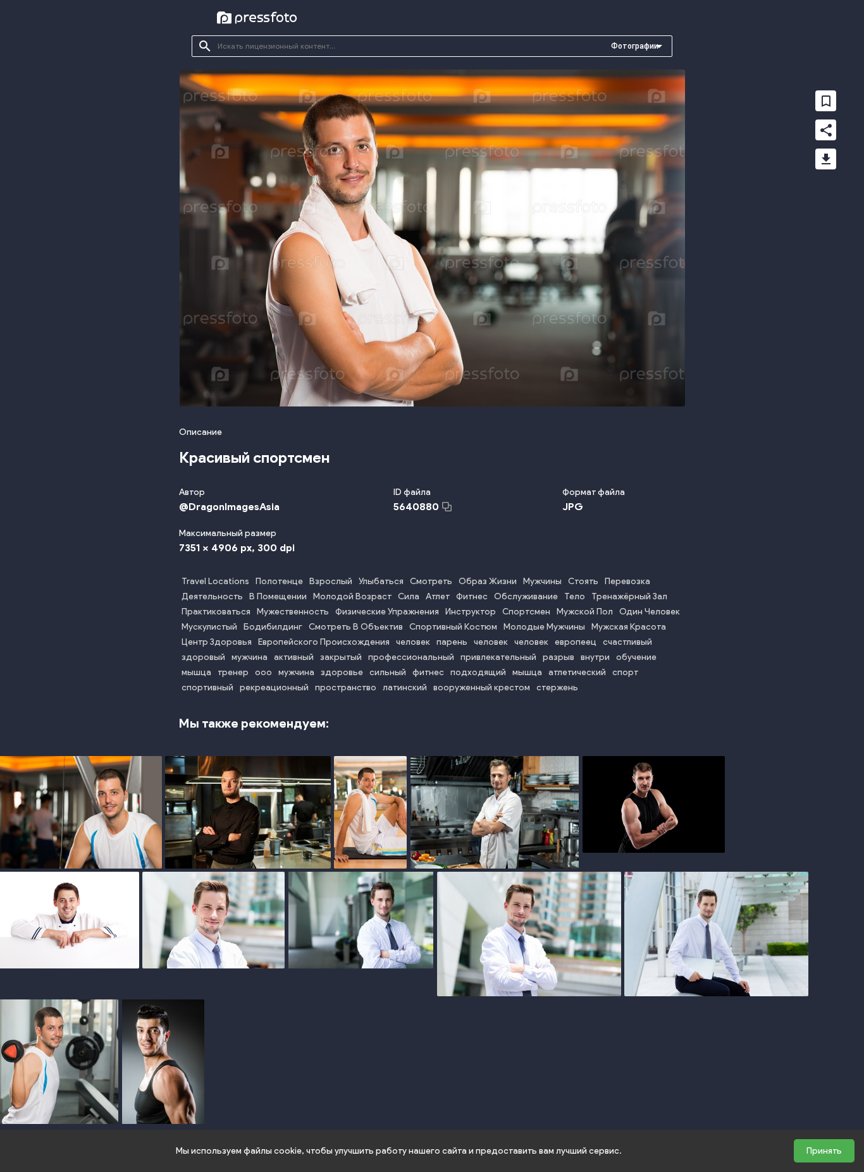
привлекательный (498, 657)
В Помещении (278, 596)
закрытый (341, 657)
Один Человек (649, 611)
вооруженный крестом (481, 687)
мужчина (249, 657)
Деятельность (212, 596)
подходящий (478, 672)
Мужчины (542, 581)
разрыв (558, 657)
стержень (557, 687)
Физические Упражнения (387, 611)
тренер (233, 672)
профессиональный (411, 657)
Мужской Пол (585, 611)
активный (294, 657)
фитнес (428, 672)
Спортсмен (526, 611)
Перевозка (627, 581)
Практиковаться (216, 611)
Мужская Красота (628, 626)
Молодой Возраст (352, 596)
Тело (574, 596)
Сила (408, 596)
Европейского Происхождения (324, 642)
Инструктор (470, 611)
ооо (263, 672)
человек (413, 642)
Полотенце (279, 581)
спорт (625, 672)
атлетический (577, 672)
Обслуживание (526, 596)
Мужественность (293, 611)
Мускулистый (209, 626)
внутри (595, 657)
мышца (196, 672)
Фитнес (472, 596)
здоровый (203, 657)
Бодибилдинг (273, 626)
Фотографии (634, 46)
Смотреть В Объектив (356, 626)
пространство (345, 687)
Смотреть (431, 581)
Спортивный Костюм (453, 626)
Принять (824, 1150)
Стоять (583, 581)
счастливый (627, 642)
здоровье (342, 672)
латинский (405, 687)
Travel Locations (215, 581)
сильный (387, 672)
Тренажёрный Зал (629, 596)
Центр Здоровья (217, 642)
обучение (636, 657)
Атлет (438, 596)
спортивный (207, 687)
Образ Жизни (488, 581)
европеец (575, 642)
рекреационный (274, 687)
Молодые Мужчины (544, 626)
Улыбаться (381, 581)
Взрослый (330, 581)
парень (451, 642)
